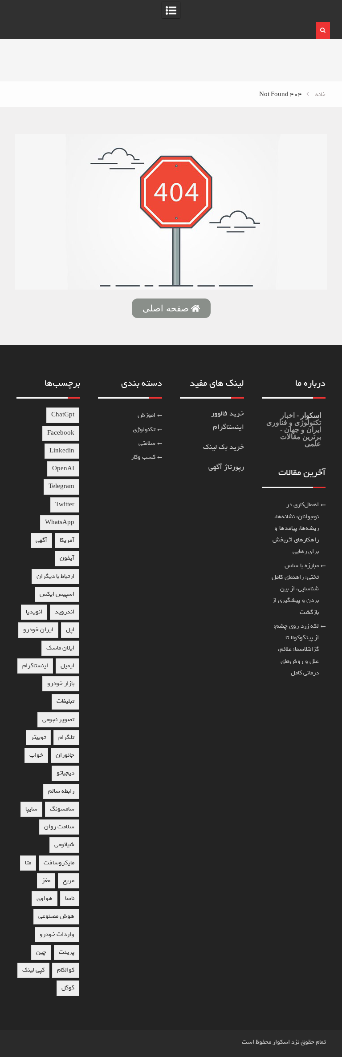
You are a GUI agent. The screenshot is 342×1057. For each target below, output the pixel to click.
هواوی (45, 898)
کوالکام (65, 970)
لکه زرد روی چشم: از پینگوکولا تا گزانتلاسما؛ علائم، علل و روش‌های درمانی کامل (296, 649)
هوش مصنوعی (56, 916)
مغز (46, 880)
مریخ (68, 880)
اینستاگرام (35, 666)
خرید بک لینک (223, 447)
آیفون (67, 558)
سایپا (31, 809)
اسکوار (310, 415)
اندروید (64, 612)
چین (41, 952)
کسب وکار (143, 457)
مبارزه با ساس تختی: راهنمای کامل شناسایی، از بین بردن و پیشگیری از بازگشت (295, 589)
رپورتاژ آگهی (226, 467)
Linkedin (61, 451)
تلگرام (66, 737)
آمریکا (67, 540)
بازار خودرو (60, 683)
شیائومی (64, 844)
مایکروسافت (59, 863)
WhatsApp (59, 522)
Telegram (61, 486)
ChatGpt (62, 415)
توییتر (38, 737)
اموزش (146, 415)
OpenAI (63, 469)
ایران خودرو (38, 630)
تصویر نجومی (58, 719)
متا (28, 863)
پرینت (66, 952)
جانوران (65, 755)
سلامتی (146, 443)
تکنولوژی (144, 429)
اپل (70, 630)
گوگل (67, 988)
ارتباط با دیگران (55, 576)
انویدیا (34, 612)
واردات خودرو (57, 934)
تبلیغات (65, 701)
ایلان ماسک (60, 648)
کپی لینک (33, 970)
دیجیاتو (65, 773)
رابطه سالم (61, 791)
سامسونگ (62, 809)
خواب (36, 755)
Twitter (64, 505)
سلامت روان (59, 827)
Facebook (60, 433)
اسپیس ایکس (57, 594)
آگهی (41, 540)
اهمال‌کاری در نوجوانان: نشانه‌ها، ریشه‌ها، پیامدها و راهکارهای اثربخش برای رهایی (296, 528)
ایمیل (67, 666)
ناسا (69, 898)
